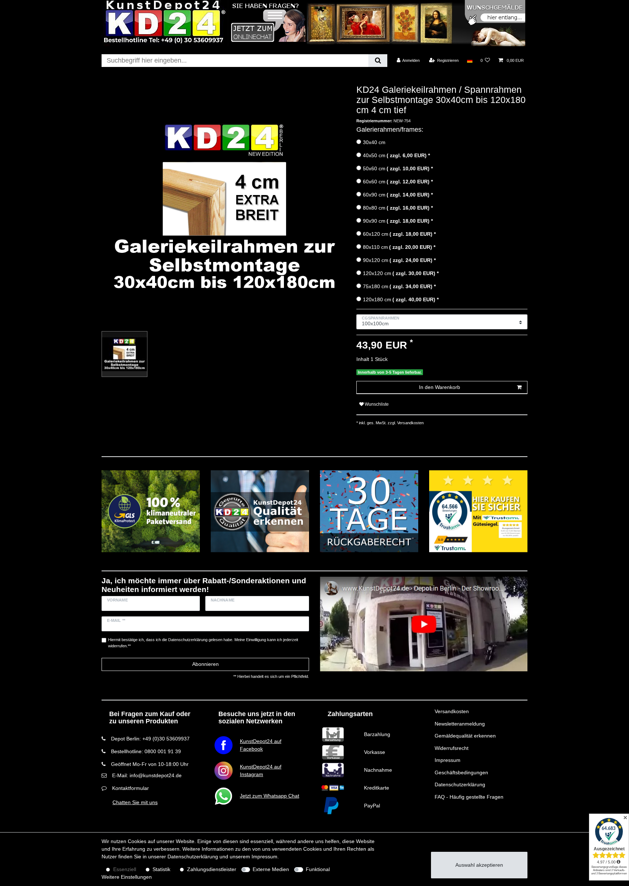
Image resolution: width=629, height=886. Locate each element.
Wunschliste (376, 404)
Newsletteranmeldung (460, 724)
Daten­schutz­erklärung (192, 856)
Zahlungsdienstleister (211, 869)
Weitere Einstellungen (127, 877)
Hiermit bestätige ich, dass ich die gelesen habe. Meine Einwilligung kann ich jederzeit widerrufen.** (203, 642)
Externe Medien (271, 869)
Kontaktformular (130, 788)
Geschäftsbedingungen (461, 772)
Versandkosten (452, 711)
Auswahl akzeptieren (479, 865)
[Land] (469, 60)
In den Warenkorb (439, 387)
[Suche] (377, 60)
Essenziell (124, 869)
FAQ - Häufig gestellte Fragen (469, 797)
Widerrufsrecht (451, 748)
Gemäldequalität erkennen (465, 736)
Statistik (161, 869)
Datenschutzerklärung (460, 784)
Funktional (318, 869)
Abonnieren (205, 664)
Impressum (447, 760)
